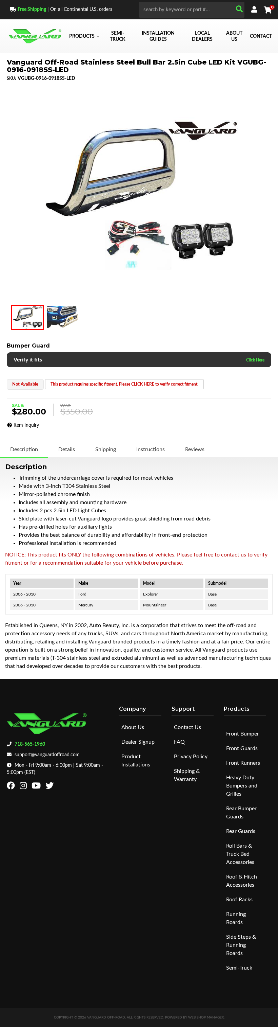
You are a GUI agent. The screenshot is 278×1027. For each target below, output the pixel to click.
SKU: (11, 78)
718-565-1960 (30, 744)
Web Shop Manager (206, 1017)
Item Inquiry (26, 425)
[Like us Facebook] (12, 787)
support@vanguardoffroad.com (47, 754)
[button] (191, 10)
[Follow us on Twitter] (50, 787)
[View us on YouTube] (37, 787)
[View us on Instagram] (24, 787)
